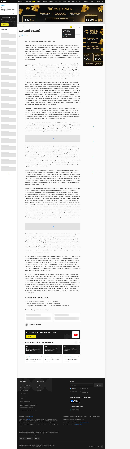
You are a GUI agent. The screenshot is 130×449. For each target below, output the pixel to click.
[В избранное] (41, 356)
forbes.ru (31, 416)
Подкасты (51, 1)
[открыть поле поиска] (103, 2)
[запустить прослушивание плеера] (74, 27)
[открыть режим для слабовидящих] (71, 27)
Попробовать (66, 36)
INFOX (36, 438)
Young (73, 1)
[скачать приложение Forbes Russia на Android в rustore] (75, 401)
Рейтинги (39, 1)
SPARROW (29, 438)
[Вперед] (83, 318)
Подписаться (31, 336)
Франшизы (45, 1)
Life (60, 1)
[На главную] (3, 1)
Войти (98, 1)
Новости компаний (67, 356)
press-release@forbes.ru (83, 422)
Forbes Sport (28, 356)
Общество (47, 356)
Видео (56, 1)
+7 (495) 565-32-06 (78, 424)
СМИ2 (21, 438)
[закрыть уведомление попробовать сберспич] (74, 31)
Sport (69, 1)
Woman (64, 1)
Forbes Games (29, 1)
